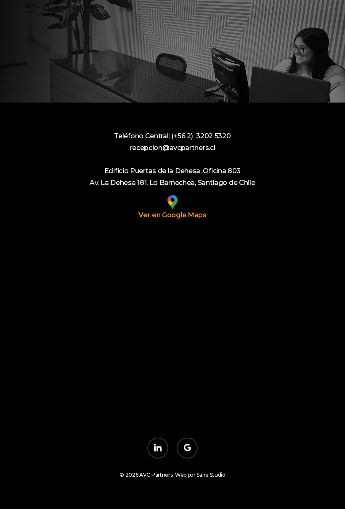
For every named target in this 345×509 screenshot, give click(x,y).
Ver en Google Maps (172, 215)
